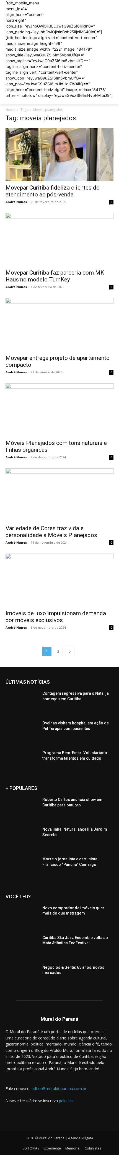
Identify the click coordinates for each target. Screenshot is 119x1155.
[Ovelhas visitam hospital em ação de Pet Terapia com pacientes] (22, 732)
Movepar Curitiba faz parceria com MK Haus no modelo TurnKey (55, 276)
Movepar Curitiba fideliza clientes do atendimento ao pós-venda (53, 191)
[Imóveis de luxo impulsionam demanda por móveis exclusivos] (59, 580)
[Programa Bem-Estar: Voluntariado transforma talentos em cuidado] (22, 761)
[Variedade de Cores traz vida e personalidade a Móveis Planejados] (59, 494)
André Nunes (16, 202)
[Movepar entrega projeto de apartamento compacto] (59, 324)
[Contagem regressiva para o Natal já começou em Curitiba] (22, 702)
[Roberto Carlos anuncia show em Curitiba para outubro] (22, 808)
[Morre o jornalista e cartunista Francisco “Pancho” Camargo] (22, 867)
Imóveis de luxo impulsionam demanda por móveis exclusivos (56, 616)
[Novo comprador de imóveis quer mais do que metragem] (22, 916)
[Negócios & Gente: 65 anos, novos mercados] (22, 976)
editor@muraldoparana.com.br (59, 1088)
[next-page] (69, 651)
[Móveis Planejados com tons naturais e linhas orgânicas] (59, 409)
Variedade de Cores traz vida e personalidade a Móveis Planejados (51, 531)
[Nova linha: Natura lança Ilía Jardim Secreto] (22, 838)
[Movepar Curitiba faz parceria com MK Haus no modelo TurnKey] (59, 239)
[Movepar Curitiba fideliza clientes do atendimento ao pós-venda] (59, 154)
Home (10, 109)
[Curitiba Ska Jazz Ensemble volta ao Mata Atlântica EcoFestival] (22, 946)
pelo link (66, 1100)
